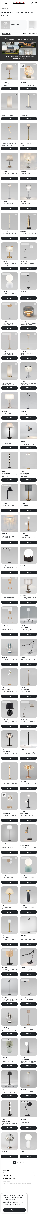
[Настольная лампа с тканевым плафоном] (9, 371)
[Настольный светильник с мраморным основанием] (28, 1047)
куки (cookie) (11, 1199)
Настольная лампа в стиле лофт (28, 848)
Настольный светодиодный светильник (10, 1124)
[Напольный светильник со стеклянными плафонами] (9, 555)
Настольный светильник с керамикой (9, 84)
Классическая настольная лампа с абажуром (28, 598)
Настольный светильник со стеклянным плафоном (9, 294)
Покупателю (7, 1173)
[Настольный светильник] (9, 492)
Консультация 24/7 (9, 1178)
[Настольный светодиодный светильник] (9, 1108)
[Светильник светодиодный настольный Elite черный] (28, 739)
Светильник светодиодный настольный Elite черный (28, 752)
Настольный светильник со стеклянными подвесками (9, 537)
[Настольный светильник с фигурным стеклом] (28, 161)
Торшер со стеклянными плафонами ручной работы (9, 144)
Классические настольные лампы (17, 25)
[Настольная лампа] (9, 400)
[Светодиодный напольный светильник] (9, 221)
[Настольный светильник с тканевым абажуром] (9, 709)
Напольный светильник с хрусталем (9, 204)
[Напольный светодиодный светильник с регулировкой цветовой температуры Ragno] (28, 460)
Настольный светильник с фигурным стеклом (28, 174)
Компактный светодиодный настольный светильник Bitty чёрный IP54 (9, 1091)
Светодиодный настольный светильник (28, 114)
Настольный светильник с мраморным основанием (28, 1062)
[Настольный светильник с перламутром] (9, 251)
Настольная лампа (7, 413)
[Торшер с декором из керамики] (28, 131)
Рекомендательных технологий (12, 1200)
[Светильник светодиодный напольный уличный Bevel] (28, 925)
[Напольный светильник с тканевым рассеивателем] (9, 865)
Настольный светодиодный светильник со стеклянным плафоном (28, 234)
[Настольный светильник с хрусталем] (28, 191)
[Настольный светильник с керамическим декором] (9, 161)
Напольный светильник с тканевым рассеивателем (9, 878)
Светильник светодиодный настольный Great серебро (28, 660)
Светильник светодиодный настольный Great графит (28, 970)
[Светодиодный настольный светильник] (28, 101)
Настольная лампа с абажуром (8, 908)
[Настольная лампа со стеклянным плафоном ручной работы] (28, 71)
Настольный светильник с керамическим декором (9, 174)
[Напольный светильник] (28, 281)
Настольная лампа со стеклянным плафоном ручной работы (27, 84)
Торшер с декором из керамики (27, 144)
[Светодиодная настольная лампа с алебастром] (28, 311)
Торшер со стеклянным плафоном (27, 692)
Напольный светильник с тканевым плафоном (9, 354)
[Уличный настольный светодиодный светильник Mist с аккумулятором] (28, 615)
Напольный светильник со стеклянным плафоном (9, 1000)
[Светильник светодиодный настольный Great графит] (28, 957)
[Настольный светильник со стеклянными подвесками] (9, 523)
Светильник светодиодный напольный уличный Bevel (28, 938)
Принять (14, 1210)
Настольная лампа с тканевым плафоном (8, 384)
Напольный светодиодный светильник (9, 475)
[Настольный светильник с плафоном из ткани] (9, 101)
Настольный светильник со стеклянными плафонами (27, 538)
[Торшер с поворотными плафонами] (28, 400)
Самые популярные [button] (29, 33)
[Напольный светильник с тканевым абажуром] (28, 251)
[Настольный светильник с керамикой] (9, 71)
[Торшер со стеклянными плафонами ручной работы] (9, 131)
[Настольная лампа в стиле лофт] (28, 833)
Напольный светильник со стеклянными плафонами (9, 568)
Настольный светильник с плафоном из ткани (9, 114)
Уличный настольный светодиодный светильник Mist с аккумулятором (28, 630)
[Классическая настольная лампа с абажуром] (28, 585)
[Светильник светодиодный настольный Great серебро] (28, 647)
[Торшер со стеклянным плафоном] (28, 677)
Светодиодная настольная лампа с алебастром (28, 324)
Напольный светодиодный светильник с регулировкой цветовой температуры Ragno (28, 475)
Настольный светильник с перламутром (9, 264)
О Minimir (6, 1170)
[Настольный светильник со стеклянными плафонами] (28, 523)
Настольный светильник (9, 505)
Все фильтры (6, 33)
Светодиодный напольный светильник (9, 234)
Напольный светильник (27, 293)
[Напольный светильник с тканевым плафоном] (9, 341)
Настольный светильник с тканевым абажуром (9, 722)
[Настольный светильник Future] (28, 895)
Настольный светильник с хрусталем (28, 204)
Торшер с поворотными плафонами (27, 413)
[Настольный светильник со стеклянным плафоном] (9, 281)
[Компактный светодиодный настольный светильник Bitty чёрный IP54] (9, 1079)
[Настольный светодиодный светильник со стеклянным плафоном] (28, 221)
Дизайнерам (7, 1175)
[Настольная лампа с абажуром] (9, 895)
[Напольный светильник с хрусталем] (9, 191)
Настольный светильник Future (27, 908)
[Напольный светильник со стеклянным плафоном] (9, 987)
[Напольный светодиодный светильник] (9, 460)
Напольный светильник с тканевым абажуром (27, 264)
